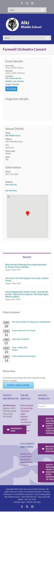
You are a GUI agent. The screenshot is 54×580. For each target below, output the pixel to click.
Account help (26, 408)
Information (13, 167)
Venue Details (14, 128)
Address (8, 139)
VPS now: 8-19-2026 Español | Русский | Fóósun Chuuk (27, 279)
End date (9, 71)
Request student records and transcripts (25, 420)
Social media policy (43, 494)
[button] (28, 213)
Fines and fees (26, 405)
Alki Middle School (12, 135)
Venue (8, 133)
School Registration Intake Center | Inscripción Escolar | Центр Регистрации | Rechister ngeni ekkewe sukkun (27, 294)
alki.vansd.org (11, 184)
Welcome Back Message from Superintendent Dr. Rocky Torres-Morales (26, 265)
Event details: (14, 61)
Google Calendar (12, 84)
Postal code (10, 151)
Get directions (11, 190)
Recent (27, 257)
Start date (9, 65)
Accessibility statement (23, 494)
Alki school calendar (13, 78)
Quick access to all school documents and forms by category (26, 459)
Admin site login (34, 502)
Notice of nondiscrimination (30, 492)
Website (9, 182)
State (7, 157)
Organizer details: (17, 99)
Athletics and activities (14, 81)
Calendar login (19, 502)
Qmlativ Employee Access (25, 431)
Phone (8, 171)
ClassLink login (24, 412)
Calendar (9, 76)
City (7, 145)
